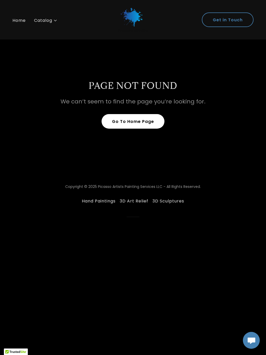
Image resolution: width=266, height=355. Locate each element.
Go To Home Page (133, 121)
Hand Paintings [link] (99, 201)
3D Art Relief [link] (134, 201)
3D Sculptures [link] (168, 201)
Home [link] (19, 20)
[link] (133, 19)
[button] (45, 20)
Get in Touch (228, 20)
